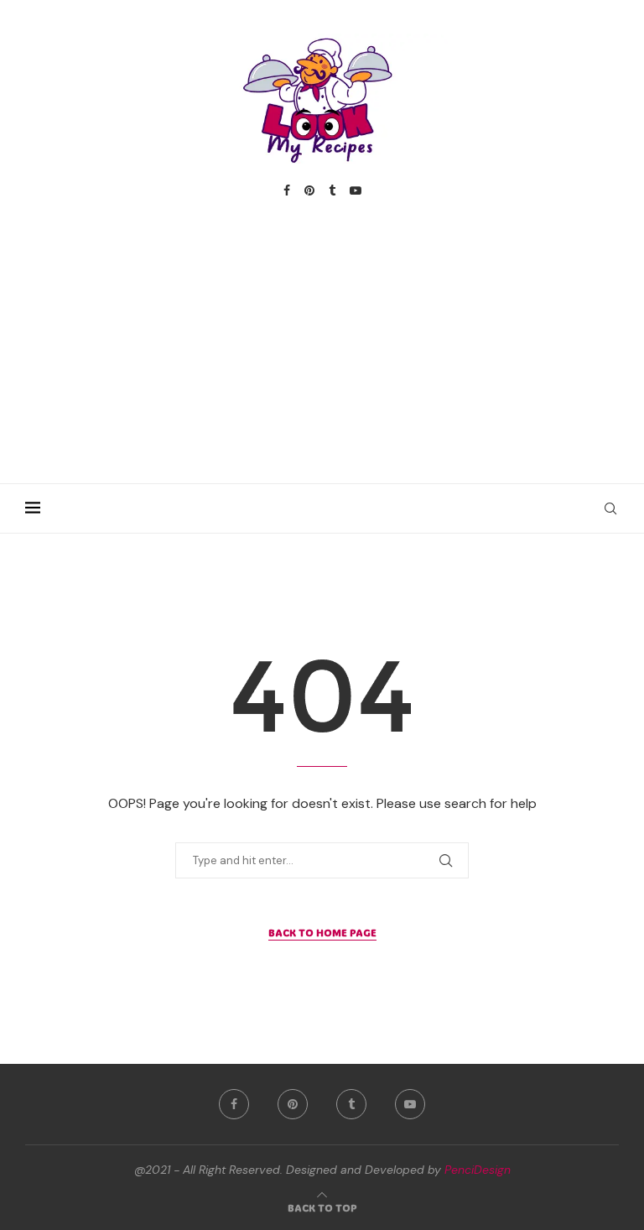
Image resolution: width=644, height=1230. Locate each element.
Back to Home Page (322, 932)
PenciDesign (477, 1169)
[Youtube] (355, 190)
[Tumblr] (332, 190)
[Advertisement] (322, 323)
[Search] (610, 508)
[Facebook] (286, 190)
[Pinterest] (309, 190)
